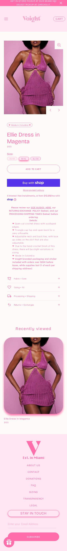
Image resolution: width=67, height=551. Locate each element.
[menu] (6, 19)
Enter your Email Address (19, 518)
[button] (61, 3)
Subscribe (33, 536)
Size (7, 415)
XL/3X (23, 419)
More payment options (33, 190)
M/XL (15, 419)
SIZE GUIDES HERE (41, 207)
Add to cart (33, 169)
